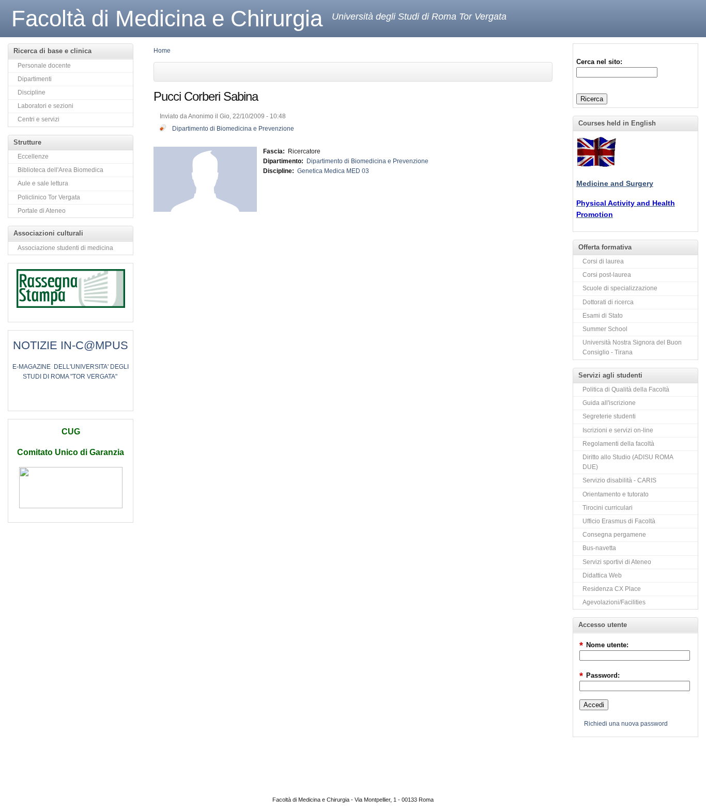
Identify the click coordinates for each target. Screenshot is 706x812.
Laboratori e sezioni (45, 106)
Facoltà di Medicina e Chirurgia (167, 18)
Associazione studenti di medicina (65, 248)
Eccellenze (33, 156)
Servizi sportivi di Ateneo (616, 562)
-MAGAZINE (34, 366)
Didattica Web (602, 575)
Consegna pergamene (614, 534)
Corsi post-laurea (606, 274)
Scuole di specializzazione (619, 288)
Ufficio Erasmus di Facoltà (618, 521)
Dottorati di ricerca (608, 302)
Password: (599, 675)
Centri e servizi (38, 119)
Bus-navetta (599, 548)
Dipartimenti (35, 79)
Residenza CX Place (611, 588)
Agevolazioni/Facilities (614, 602)
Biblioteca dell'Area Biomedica (60, 170)
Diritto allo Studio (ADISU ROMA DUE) (627, 462)
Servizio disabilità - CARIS (619, 480)
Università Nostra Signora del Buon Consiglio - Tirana (632, 347)
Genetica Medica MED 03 (333, 171)
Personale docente (44, 65)
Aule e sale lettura (43, 183)
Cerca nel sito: (599, 62)
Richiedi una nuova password (626, 723)
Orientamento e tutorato (615, 494)
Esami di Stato (602, 315)
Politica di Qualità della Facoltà (625, 389)
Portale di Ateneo (42, 210)
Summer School (604, 329)
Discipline (31, 92)
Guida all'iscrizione (609, 403)
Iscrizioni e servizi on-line (617, 430)
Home (162, 50)
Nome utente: (603, 645)
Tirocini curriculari (607, 507)
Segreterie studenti (609, 416)
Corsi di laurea (603, 261)
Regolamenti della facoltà (618, 443)
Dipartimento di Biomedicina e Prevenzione (233, 128)
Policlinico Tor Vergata (49, 197)
